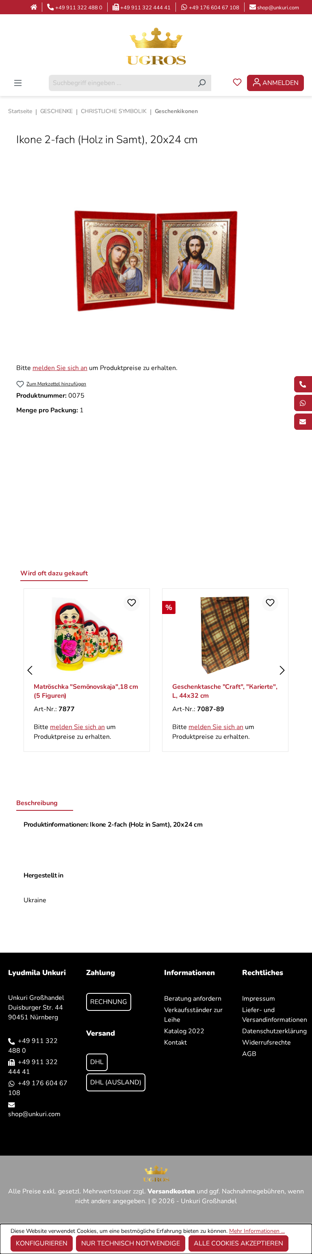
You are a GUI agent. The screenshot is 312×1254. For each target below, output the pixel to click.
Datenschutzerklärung (274, 1031)
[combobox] (121, 83)
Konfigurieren (41, 1243)
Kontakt (175, 1042)
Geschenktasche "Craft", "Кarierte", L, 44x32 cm (224, 691)
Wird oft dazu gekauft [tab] (54, 573)
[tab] (44, 803)
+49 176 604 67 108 (214, 7)
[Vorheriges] (30, 670)
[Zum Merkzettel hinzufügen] (132, 603)
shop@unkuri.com (278, 7)
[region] (156, 261)
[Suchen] (201, 83)
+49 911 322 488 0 (78, 7)
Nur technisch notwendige (130, 1243)
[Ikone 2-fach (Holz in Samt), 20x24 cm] (156, 261)
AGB (249, 1053)
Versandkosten (171, 1191)
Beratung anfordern (192, 998)
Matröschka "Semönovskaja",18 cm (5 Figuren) (86, 691)
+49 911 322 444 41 (145, 7)
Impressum (258, 998)
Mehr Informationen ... (257, 1231)
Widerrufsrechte (266, 1042)
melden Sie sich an (59, 368)
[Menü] (18, 83)
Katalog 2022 (184, 1031)
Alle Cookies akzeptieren (238, 1243)
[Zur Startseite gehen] (156, 46)
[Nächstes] (282, 670)
